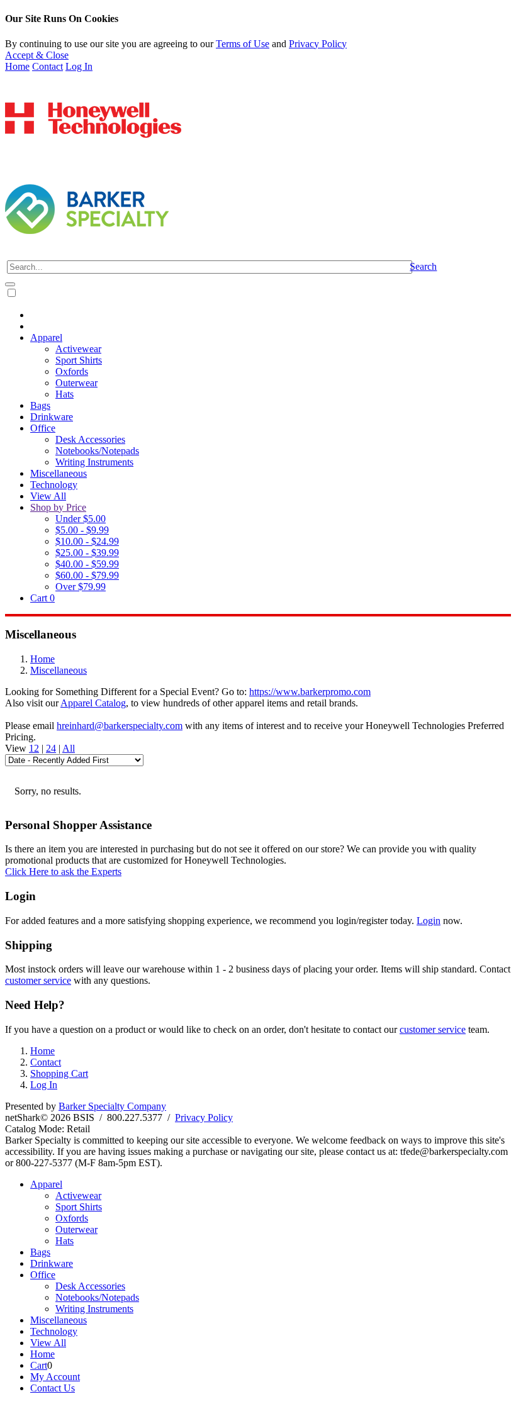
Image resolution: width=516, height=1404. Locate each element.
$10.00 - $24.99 (87, 541)
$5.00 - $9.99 (82, 530)
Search (423, 266)
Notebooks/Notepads (97, 450)
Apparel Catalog (93, 703)
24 (51, 748)
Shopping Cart (59, 1073)
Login (428, 920)
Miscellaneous (58, 473)
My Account (55, 1376)
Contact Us (52, 1388)
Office (42, 428)
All (68, 748)
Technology (53, 484)
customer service (38, 980)
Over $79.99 (80, 586)
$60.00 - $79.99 (87, 575)
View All (48, 496)
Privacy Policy (318, 43)
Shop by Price (58, 507)
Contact (47, 66)
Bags (40, 405)
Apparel (46, 337)
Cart (42, 598)
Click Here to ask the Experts (63, 871)
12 (34, 748)
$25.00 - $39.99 (87, 552)
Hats (64, 394)
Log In (79, 66)
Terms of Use (242, 43)
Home (17, 66)
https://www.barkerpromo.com (310, 691)
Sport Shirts (78, 360)
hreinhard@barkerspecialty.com (119, 725)
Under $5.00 (80, 518)
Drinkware (51, 416)
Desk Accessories (90, 439)
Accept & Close (37, 55)
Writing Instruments (94, 462)
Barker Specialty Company (112, 1106)
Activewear (78, 348)
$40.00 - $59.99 (87, 564)
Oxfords (71, 371)
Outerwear (76, 382)
